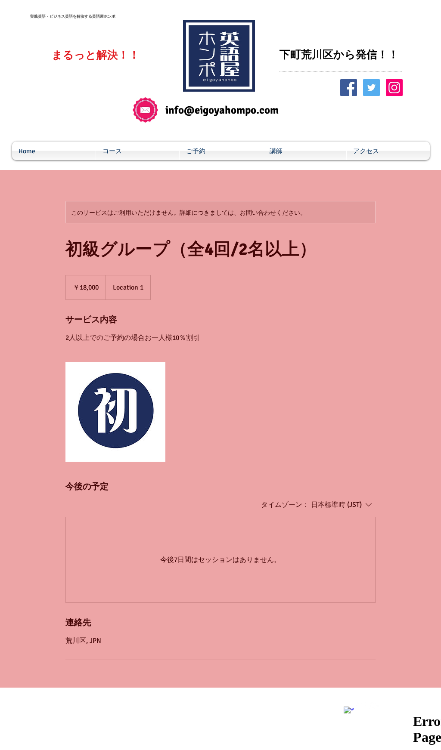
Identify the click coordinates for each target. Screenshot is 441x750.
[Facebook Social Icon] (348, 87)
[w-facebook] (349, 712)
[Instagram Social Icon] (394, 87)
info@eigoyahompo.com (222, 110)
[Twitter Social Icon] (371, 87)
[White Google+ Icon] (374, 705)
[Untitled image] (115, 412)
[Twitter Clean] (361, 705)
